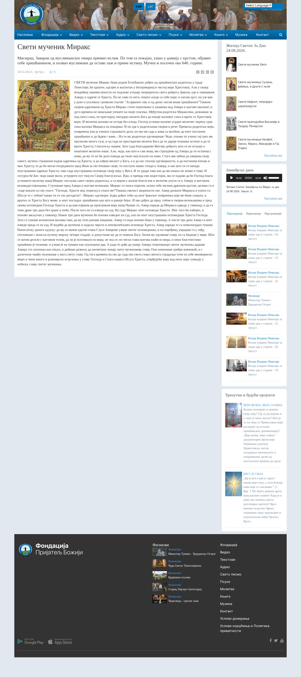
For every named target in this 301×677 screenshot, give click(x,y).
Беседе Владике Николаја (263, 225)
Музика (226, 604)
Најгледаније (235, 213)
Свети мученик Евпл (252, 64)
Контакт (226, 611)
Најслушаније (273, 213)
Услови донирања (234, 618)
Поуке (225, 582)
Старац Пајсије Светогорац (185, 589)
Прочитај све (273, 155)
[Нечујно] (265, 178)
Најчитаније (253, 213)
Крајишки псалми (179, 577)
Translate (275, 9)
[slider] (274, 177)
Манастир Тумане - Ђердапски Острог (192, 553)
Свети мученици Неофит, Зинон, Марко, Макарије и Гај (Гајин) (258, 144)
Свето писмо (230, 574)
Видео (225, 552)
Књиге (225, 596)
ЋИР (139, 6)
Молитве (227, 589)
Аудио (225, 567)
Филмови (254, 295)
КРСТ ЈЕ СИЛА (253, 474)
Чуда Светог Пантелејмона (184, 565)
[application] (254, 178)
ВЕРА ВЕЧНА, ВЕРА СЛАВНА (262, 405)
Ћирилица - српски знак (183, 600)
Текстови (227, 559)
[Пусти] (232, 178)
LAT (150, 6)
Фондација (228, 545)
